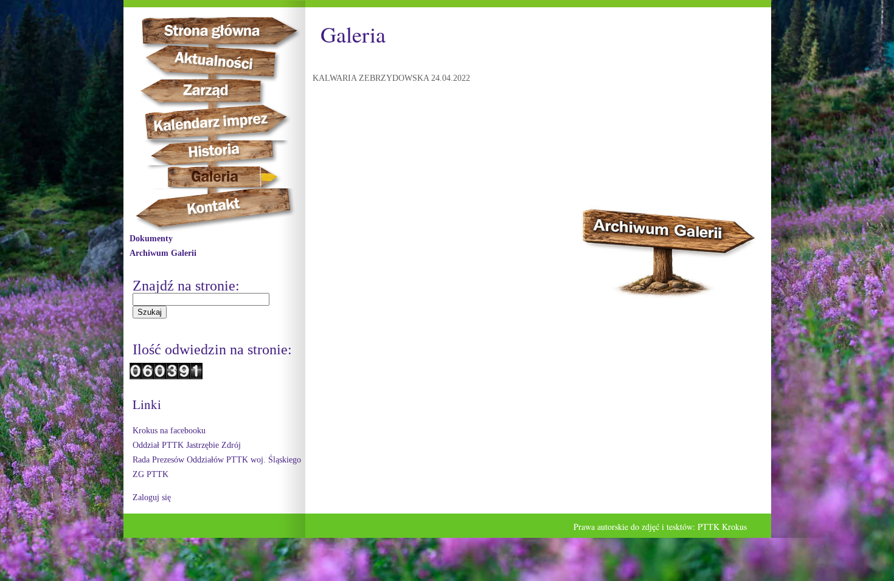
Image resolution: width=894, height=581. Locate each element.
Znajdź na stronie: (186, 286)
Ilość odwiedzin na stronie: (212, 349)
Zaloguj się (152, 497)
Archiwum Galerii (163, 253)
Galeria (214, 176)
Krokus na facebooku (169, 430)
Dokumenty (151, 238)
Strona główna (230, 30)
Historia (227, 152)
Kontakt (220, 210)
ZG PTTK (150, 474)
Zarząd (215, 91)
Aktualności (218, 61)
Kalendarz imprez (221, 122)
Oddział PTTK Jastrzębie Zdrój (187, 445)
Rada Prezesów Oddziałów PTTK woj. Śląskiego (217, 459)
